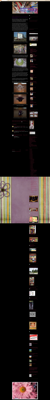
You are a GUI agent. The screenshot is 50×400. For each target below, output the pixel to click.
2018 (30, 150)
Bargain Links (20, 14)
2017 (30, 151)
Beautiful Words (34, 77)
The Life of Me (32, 69)
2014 (30, 154)
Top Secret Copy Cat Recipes (32, 141)
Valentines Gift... (32, 180)
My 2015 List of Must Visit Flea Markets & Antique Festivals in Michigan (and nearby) (33, 372)
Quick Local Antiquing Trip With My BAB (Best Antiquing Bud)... (20, 17)
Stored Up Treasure (33, 14)
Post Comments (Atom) (18, 151)
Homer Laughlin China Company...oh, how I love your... (34, 189)
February (32, 169)
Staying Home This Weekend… (34, 181)
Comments (31, 133)
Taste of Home (31, 144)
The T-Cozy (31, 74)
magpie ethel (31, 101)
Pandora (30, 143)
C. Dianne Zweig (16, 130)
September (32, 162)
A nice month (34, 97)
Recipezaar (30, 142)
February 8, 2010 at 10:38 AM (21, 130)
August (31, 163)
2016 (30, 152)
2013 (30, 155)
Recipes (27, 14)
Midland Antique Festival (32, 140)
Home (15, 14)
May (31, 166)
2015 (30, 153)
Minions (34, 70)
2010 (30, 158)
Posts (31, 132)
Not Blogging (34, 92)
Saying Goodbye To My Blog (33, 102)
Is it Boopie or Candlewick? (34, 343)
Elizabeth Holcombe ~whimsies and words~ (33, 66)
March (31, 168)
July (31, 164)
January (32, 192)
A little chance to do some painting (33, 64)
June (31, 165)
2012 (30, 156)
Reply (14, 128)
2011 (30, 157)
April (31, 167)
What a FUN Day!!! (33, 349)
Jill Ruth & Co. (32, 76)
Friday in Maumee (33, 363)
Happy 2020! (34, 87)
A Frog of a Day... (33, 177)
